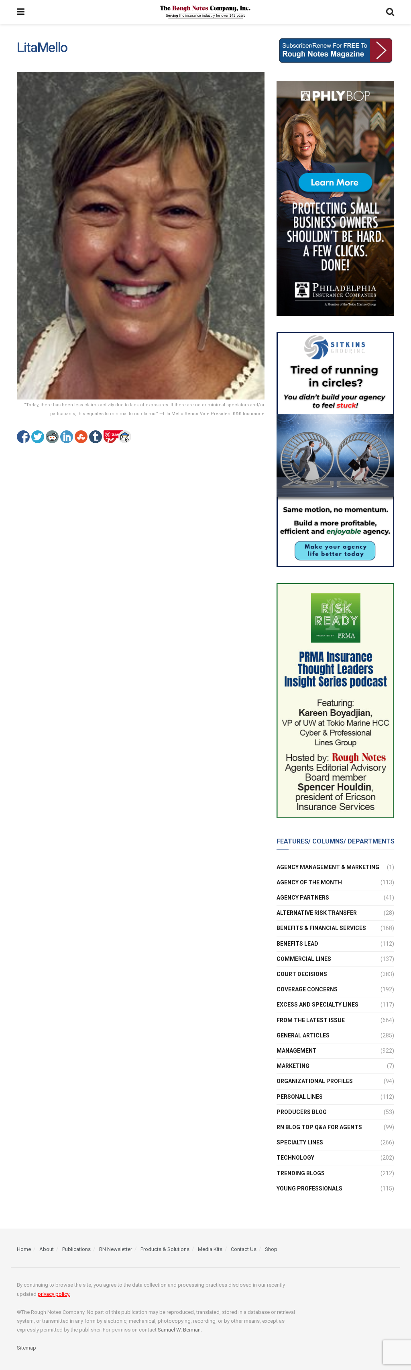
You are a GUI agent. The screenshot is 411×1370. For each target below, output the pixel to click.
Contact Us (243, 1249)
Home (24, 1249)
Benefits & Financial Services (321, 928)
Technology (295, 1157)
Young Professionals (309, 1188)
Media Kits (210, 1249)
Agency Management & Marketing (328, 867)
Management (297, 1050)
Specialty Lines (300, 1142)
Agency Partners (303, 897)
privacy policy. (54, 1294)
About (46, 1249)
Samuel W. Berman (179, 1330)
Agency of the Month (309, 882)
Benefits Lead (297, 943)
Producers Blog (302, 1112)
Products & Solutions (164, 1249)
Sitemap (26, 1348)
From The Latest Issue (311, 1020)
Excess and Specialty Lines (317, 1004)
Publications (76, 1249)
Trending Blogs (301, 1173)
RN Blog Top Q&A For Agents (319, 1127)
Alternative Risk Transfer (317, 913)
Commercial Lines (304, 959)
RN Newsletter (115, 1249)
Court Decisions (302, 974)
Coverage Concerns (307, 989)
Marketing (293, 1066)
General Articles (303, 1035)
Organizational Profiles (315, 1081)
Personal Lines (300, 1097)
